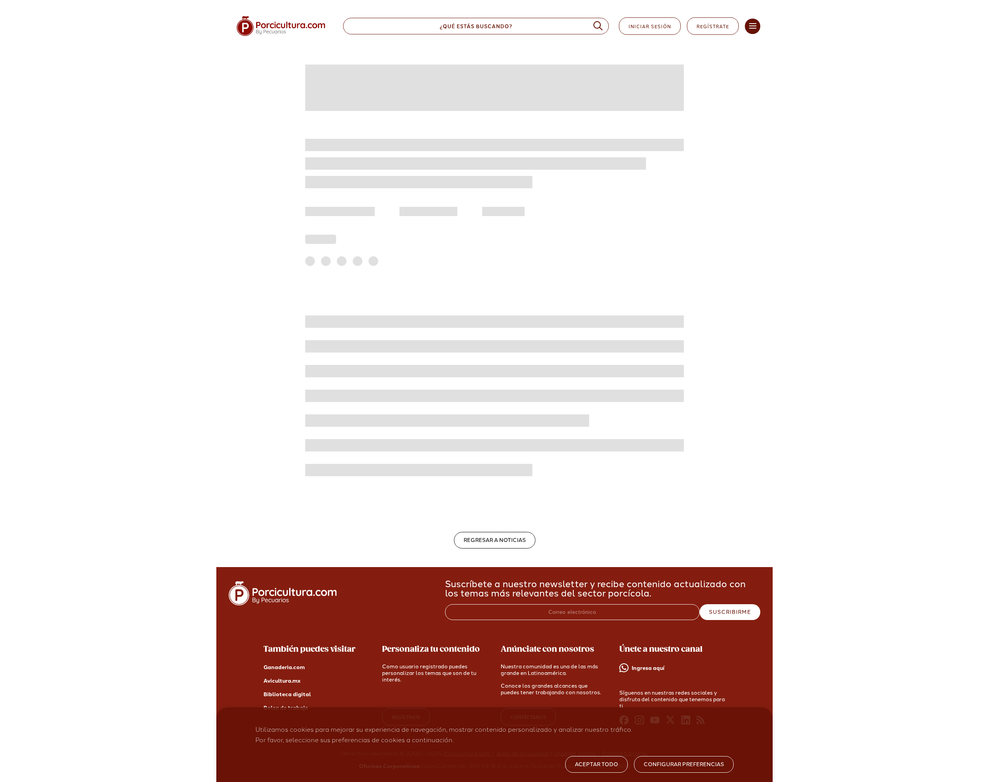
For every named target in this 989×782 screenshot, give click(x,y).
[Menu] (752, 26)
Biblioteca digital (287, 694)
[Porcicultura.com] (282, 603)
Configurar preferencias (684, 764)
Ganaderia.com (284, 667)
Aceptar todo (596, 764)
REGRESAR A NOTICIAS (495, 540)
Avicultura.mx (282, 681)
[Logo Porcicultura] (281, 36)
